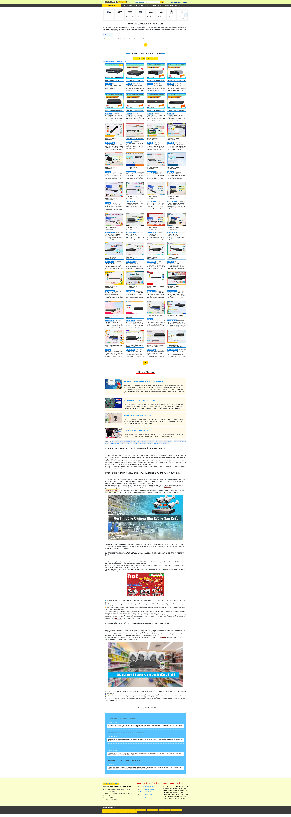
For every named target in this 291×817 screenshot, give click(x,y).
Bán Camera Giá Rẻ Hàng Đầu (161, 443)
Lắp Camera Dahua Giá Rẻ (130, 809)
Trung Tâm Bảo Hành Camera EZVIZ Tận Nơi (124, 761)
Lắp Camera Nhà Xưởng (132, 812)
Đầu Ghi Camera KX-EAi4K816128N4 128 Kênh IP (174, 346)
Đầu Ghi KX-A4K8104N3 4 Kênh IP (155, 315)
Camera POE (155, 6)
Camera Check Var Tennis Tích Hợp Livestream (126, 733)
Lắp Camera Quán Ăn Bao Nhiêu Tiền (121, 719)
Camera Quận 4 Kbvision (147, 789)
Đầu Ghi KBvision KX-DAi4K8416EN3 (131, 228)
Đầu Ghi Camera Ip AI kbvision (145, 23)
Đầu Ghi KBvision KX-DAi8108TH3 (145, 441)
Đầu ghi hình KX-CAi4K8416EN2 (113, 110)
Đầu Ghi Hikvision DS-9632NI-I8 (164, 441)
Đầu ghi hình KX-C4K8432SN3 (175, 110)
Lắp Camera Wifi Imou (141, 809)
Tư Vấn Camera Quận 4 (167, 6)
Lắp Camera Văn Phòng (121, 812)
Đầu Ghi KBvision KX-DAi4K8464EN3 (152, 197)
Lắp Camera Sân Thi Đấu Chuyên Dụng (142, 443)
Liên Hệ (177, 6)
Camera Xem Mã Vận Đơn (176, 809)
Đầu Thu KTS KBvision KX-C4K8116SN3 (112, 316)
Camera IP (147, 6)
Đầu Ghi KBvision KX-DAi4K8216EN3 (131, 197)
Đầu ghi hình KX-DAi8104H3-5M (134, 80)
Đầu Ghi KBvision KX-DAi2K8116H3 (111, 139)
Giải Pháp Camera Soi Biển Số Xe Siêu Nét (139, 400)
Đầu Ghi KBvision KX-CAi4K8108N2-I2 (111, 168)
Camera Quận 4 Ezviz (146, 797)
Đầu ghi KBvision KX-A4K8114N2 (134, 138)
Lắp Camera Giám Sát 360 (164, 809)
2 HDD (143, 58)
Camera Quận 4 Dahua (146, 786)
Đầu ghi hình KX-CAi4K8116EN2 (155, 110)
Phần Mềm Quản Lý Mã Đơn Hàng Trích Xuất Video (143, 381)
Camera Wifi (139, 6)
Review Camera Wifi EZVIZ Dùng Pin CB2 (139, 415)
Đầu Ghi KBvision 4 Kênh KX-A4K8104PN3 (175, 316)
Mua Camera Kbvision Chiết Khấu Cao (114, 61)
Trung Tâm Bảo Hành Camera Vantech (122, 747)
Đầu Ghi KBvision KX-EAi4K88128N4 (131, 168)
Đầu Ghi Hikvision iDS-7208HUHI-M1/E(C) (121, 443)
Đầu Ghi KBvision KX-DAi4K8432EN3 (131, 257)
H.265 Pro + (149, 58)
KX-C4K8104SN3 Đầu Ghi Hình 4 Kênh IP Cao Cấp (134, 346)
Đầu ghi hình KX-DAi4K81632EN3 (176, 80)
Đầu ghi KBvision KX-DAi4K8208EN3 (152, 257)
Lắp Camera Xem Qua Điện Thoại (136, 430)
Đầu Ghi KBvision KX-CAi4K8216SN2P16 (173, 168)
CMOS (138, 58)
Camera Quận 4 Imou (146, 794)
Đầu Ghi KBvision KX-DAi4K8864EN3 (173, 197)
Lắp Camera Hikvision (107, 809)
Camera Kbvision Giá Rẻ (118, 809)
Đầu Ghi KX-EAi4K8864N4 (112, 80)
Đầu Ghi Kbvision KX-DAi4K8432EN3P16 (152, 228)
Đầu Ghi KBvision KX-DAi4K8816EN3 (111, 287)
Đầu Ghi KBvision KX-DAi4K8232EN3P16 (173, 228)
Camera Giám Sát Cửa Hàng (109, 812)
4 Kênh (155, 58)
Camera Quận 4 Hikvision (147, 792)
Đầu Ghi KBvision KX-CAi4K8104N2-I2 (173, 139)
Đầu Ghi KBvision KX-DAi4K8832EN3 (111, 228)
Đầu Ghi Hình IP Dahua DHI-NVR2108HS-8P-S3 (124, 441)
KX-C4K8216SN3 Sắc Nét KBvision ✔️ (132, 316)
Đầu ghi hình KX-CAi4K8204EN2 (134, 110)
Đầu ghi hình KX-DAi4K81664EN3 (155, 80)
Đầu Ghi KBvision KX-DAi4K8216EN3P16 (111, 257)
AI (134, 58)
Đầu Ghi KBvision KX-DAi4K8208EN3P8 (173, 257)
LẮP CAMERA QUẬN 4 (111, 784)
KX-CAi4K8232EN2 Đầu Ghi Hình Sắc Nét (155, 287)
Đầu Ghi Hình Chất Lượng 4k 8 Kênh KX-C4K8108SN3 (155, 346)
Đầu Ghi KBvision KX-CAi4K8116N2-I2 (152, 139)
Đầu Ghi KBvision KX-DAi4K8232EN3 (111, 199)
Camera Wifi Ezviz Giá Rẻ (152, 809)
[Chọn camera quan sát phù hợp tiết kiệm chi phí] (186, 15)
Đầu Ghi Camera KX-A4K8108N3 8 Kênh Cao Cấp (114, 346)
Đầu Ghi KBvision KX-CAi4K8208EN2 (131, 287)
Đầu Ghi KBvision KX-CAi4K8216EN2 (173, 287)
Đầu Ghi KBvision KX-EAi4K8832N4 (152, 168)
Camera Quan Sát (129, 6)
